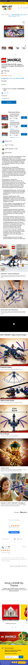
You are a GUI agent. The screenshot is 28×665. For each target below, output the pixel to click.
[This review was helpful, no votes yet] (22, 566)
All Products (7, 14)
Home (2, 14)
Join (21, 657)
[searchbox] (7, 539)
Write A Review (14, 532)
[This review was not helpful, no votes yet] (25, 566)
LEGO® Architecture (10, 623)
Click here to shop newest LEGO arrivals (18, 1)
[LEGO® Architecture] (10, 613)
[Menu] (26, 7)
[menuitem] (24, 7)
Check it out (22, 662)
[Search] (18, 7)
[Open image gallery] (23, 22)
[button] (21, 7)
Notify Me (9, 102)
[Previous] (12, 627)
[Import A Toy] (7, 7)
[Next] (15, 54)
